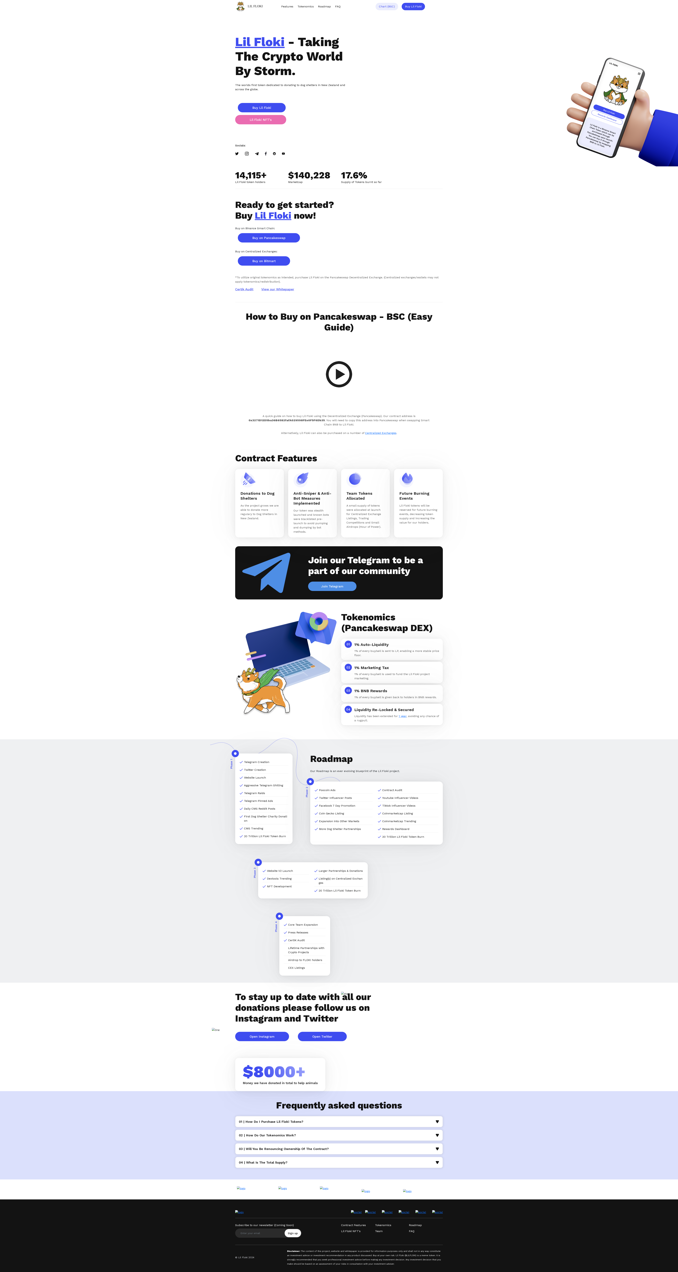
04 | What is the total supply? (263, 1162)
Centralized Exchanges (380, 433)
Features (287, 6)
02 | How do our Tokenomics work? (267, 1135)
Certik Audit (244, 289)
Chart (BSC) (387, 6)
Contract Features (353, 1225)
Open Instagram (262, 1036)
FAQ (338, 6)
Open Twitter (322, 1036)
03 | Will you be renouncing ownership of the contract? (284, 1149)
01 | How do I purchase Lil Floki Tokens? (271, 1121)
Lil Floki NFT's (261, 120)
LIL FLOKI (255, 6)
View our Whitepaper (277, 289)
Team (379, 1231)
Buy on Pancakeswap (269, 238)
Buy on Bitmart (264, 261)
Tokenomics (306, 6)
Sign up (293, 1233)
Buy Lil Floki (413, 6)
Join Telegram (332, 586)
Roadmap (324, 6)
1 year (402, 716)
